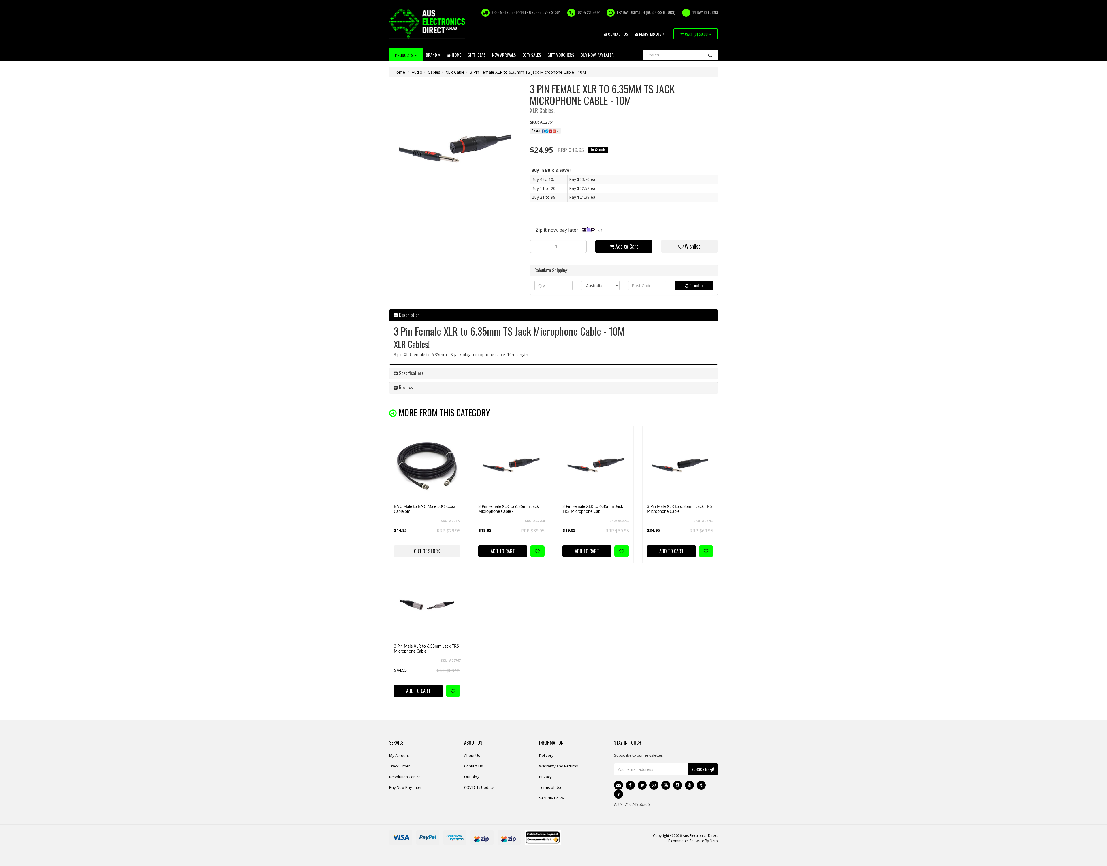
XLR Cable (455, 72)
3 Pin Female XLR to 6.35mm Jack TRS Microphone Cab (592, 509)
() (696, 34)
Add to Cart (626, 246)
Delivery (546, 755)
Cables (434, 72)
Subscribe (700, 769)
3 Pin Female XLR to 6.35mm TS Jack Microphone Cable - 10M (528, 72)
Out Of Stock (427, 551)
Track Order (399, 766)
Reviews (405, 387)
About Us (472, 755)
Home (456, 55)
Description (408, 314)
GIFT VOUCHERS (560, 55)
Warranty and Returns (558, 766)
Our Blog (471, 776)
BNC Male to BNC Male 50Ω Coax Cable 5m (424, 509)
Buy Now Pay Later (405, 787)
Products (404, 55)
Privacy (545, 776)
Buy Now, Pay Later (597, 55)
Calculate (695, 285)
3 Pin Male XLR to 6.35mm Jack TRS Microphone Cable (679, 509)
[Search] (710, 55)
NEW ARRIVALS (504, 55)
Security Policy (551, 798)
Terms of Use (550, 787)
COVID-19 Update (479, 787)
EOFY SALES (531, 55)
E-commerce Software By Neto (693, 840)
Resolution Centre (405, 776)
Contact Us (473, 766)
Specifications (411, 373)
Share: (537, 130)
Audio (417, 72)
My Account (399, 755)
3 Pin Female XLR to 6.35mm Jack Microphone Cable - (508, 509)
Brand (432, 55)
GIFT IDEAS (477, 55)
